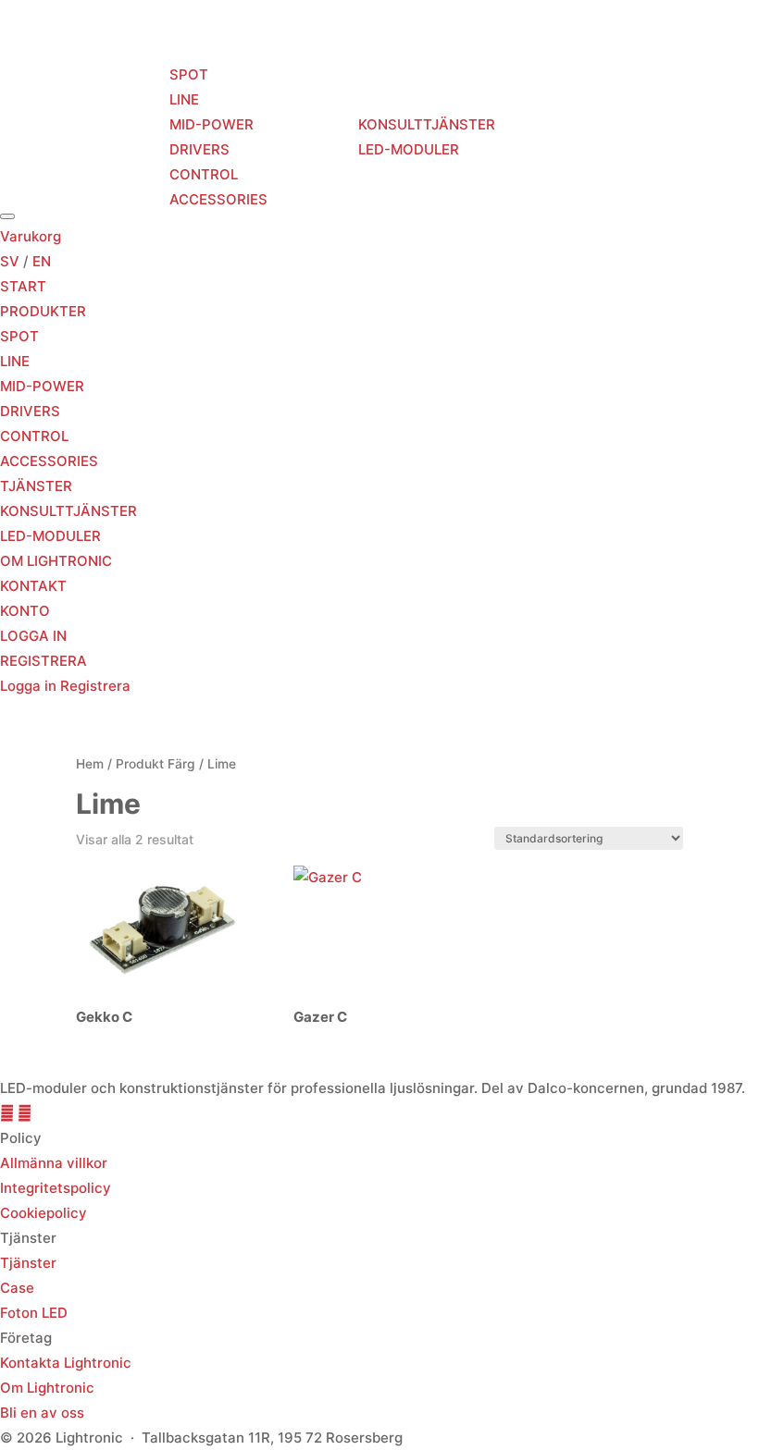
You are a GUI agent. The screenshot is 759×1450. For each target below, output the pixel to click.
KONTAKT (663, 136)
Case (17, 1287)
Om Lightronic (47, 1387)
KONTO (25, 611)
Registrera (95, 685)
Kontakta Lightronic (65, 1362)
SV (9, 261)
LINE (184, 99)
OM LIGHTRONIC (558, 136)
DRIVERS (199, 149)
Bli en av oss (42, 1412)
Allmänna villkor (53, 1163)
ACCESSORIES (218, 199)
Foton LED (34, 1312)
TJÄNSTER (312, 136)
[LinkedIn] (9, 1113)
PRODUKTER (118, 136)
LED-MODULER (408, 149)
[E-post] (24, 1113)
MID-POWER (211, 124)
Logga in (30, 685)
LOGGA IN (33, 636)
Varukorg (30, 236)
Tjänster (28, 1263)
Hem (90, 763)
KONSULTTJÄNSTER (426, 124)
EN (41, 261)
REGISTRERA (43, 661)
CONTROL (203, 174)
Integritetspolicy (55, 1188)
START (34, 136)
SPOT (188, 74)
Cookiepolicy (43, 1213)
